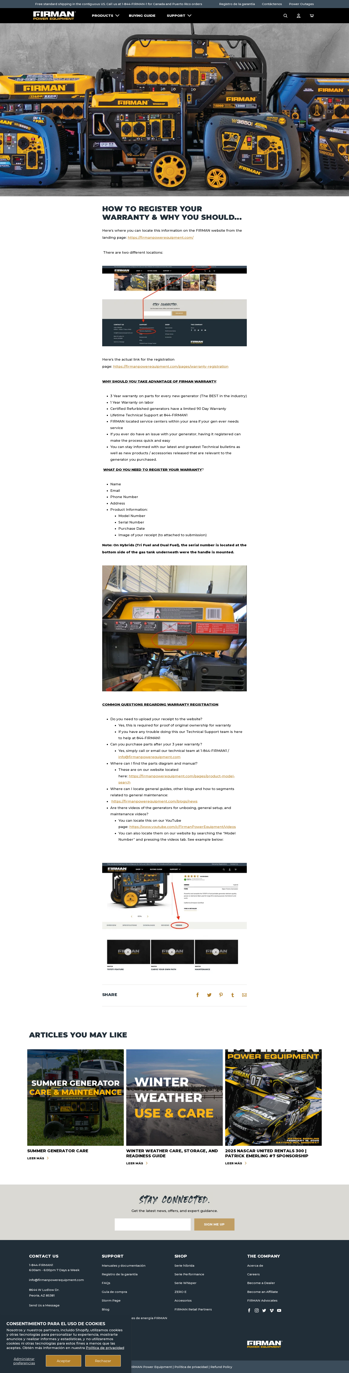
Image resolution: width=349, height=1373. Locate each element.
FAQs (106, 1283)
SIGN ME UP (214, 1224)
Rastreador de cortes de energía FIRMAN (134, 1318)
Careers (253, 1274)
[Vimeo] (272, 1309)
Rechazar (103, 1360)
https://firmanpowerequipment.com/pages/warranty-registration (170, 366)
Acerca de (255, 1265)
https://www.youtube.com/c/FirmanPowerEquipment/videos (182, 827)
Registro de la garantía (237, 4)
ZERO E (180, 1292)
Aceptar (63, 1360)
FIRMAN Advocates (262, 1300)
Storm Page (111, 1300)
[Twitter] (264, 1309)
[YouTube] (279, 1309)
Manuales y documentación (123, 1265)
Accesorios (183, 1300)
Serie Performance (189, 1274)
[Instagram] (257, 1309)
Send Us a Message (44, 1305)
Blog (105, 1309)
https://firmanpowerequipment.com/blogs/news (154, 801)
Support (176, 16)
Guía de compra (114, 1292)
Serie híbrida (184, 1265)
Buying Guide (142, 16)
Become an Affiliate (262, 1292)
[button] (286, 15)
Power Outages (301, 4)
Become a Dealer (261, 1283)
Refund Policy (221, 1367)
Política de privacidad (105, 1348)
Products (102, 16)
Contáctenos (272, 4)
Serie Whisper (185, 1283)
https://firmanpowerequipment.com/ (160, 237)
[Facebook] (249, 1309)
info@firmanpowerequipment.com (149, 757)
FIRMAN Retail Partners (193, 1309)
